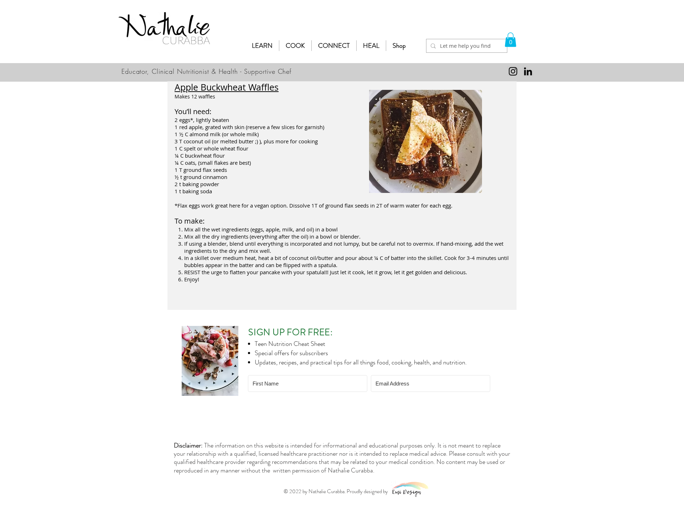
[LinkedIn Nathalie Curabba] (528, 71)
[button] (262, 45)
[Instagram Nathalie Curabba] (513, 71)
